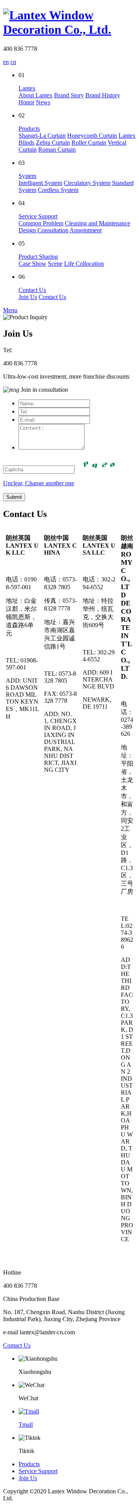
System (27, 176)
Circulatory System (87, 183)
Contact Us (32, 290)
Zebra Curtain (53, 142)
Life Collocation (84, 263)
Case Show (32, 263)
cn (13, 62)
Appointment (86, 230)
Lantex (27, 88)
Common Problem (41, 223)
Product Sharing (38, 256)
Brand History (102, 95)
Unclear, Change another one (38, 483)
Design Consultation (43, 230)
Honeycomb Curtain (92, 135)
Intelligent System (40, 183)
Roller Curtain (88, 142)
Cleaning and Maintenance (97, 223)
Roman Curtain (57, 149)
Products (29, 128)
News (43, 102)
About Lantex (36, 95)
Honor (26, 102)
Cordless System (58, 190)
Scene (55, 263)
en (6, 62)
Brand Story (69, 95)
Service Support (38, 216)
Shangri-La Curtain (42, 135)
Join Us (28, 297)
